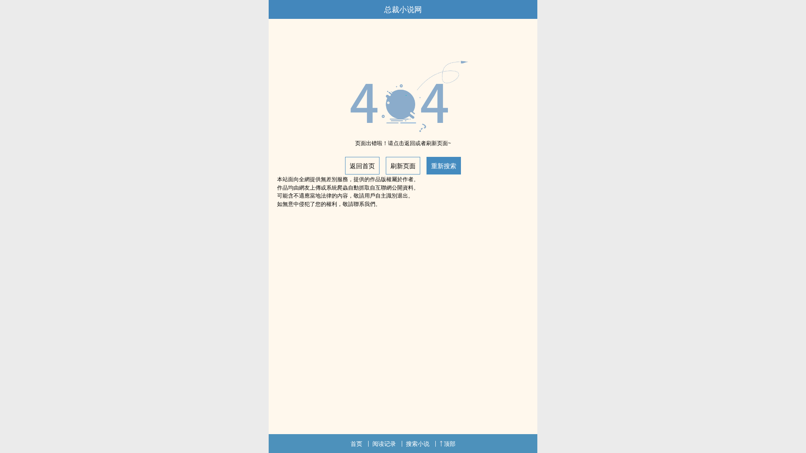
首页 (356, 444)
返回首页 (362, 165)
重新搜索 (443, 165)
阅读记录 (384, 444)
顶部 (449, 444)
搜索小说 (417, 444)
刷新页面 (403, 165)
